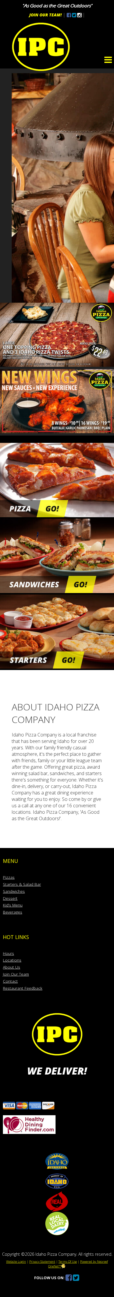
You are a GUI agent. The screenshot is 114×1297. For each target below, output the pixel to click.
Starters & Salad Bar (22, 884)
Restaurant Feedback (22, 988)
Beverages (12, 912)
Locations (12, 960)
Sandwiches (14, 891)
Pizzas (9, 877)
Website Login (16, 1261)
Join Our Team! (45, 15)
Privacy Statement (42, 1261)
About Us (11, 967)
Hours (8, 953)
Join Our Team (16, 974)
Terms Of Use (67, 1261)
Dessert (10, 898)
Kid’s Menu (13, 905)
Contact (10, 981)
